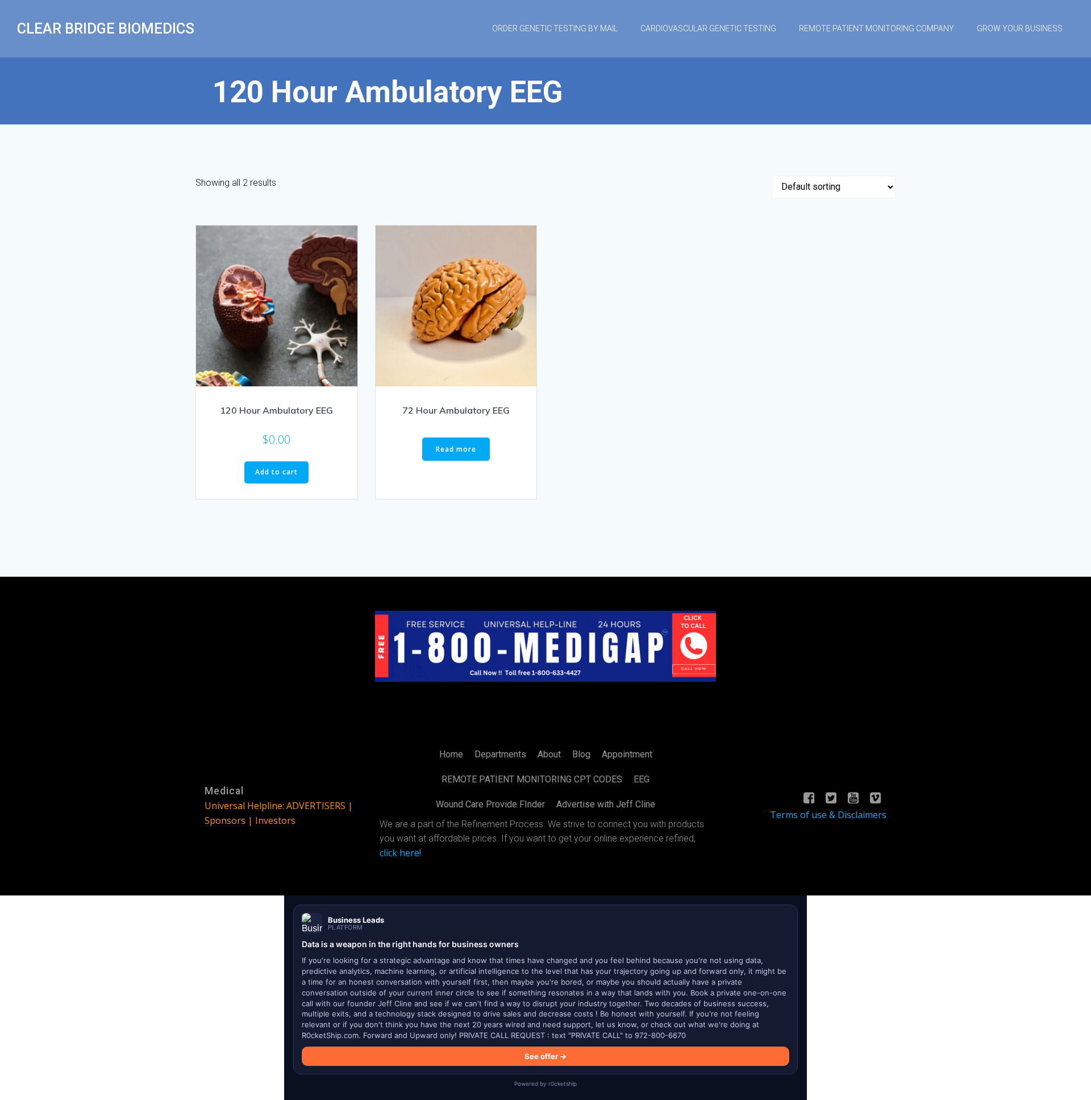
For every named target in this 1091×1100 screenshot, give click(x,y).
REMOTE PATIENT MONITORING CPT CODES (532, 779)
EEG (641, 779)
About (549, 754)
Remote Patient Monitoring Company (876, 28)
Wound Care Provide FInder (490, 804)
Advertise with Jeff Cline (605, 804)
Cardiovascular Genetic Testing (708, 28)
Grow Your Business (1020, 28)
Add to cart (276, 472)
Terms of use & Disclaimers (828, 815)
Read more (456, 449)
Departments (500, 754)
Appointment (627, 754)
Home (451, 754)
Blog (581, 754)
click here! (400, 853)
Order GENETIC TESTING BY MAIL (555, 28)
